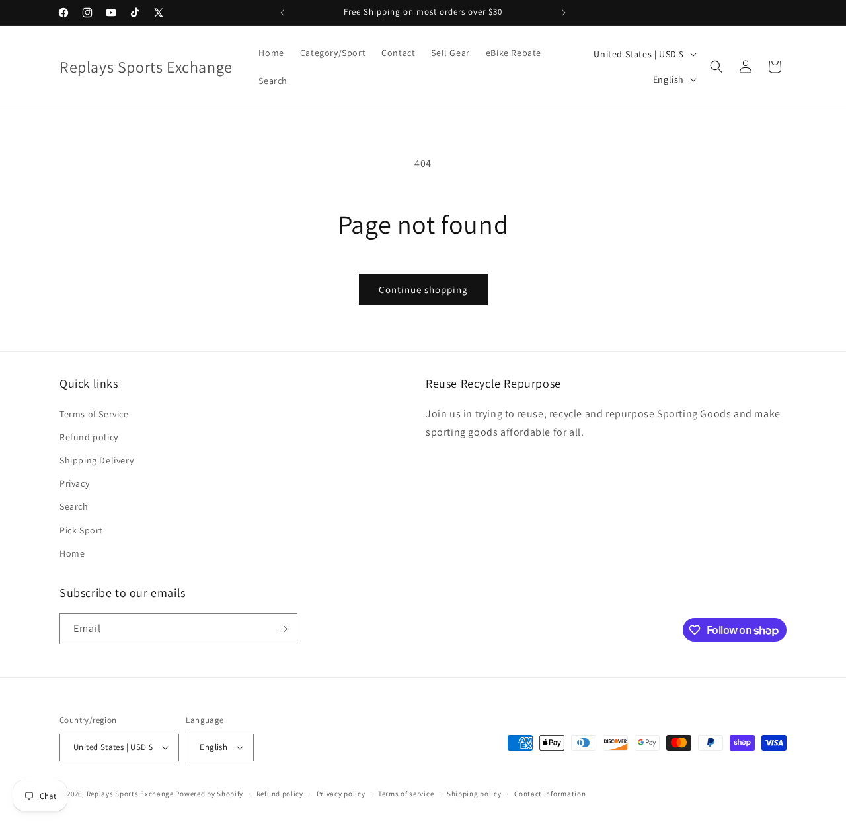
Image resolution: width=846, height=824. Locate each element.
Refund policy (88, 437)
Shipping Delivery (96, 460)
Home (72, 553)
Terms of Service (94, 414)
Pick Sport (81, 530)
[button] (716, 66)
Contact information (550, 793)
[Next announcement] (563, 12)
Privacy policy (341, 793)
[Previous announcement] (282, 12)
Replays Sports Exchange (130, 793)
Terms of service (406, 793)
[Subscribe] (282, 628)
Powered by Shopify (209, 793)
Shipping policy (474, 793)
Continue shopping (423, 289)
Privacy (74, 483)
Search (74, 506)
